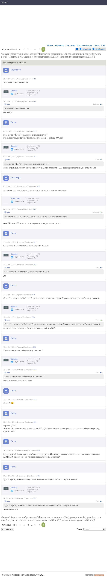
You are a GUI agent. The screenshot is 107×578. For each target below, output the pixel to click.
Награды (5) (31, 95)
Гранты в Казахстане (20, 56)
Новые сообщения (55, 45)
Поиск (96, 45)
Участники (70, 45)
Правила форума (84, 45)
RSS (103, 45)
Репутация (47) (32, 93)
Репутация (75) (32, 200)
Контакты (89, 575)
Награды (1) (31, 203)
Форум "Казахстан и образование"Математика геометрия (31, 53)
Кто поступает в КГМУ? (46, 56)
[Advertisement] (53, 25)
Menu (4, 2)
